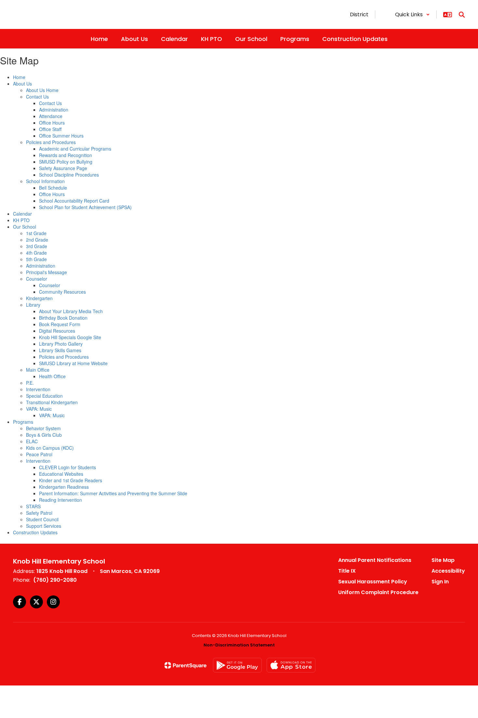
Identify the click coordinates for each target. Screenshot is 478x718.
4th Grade (36, 252)
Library (33, 304)
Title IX (347, 571)
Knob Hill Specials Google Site (70, 337)
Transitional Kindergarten (52, 402)
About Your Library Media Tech (71, 311)
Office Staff (50, 129)
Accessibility (448, 571)
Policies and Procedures (51, 142)
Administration (53, 109)
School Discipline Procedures (69, 174)
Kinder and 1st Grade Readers (70, 480)
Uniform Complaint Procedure (378, 592)
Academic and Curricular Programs (75, 148)
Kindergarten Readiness (64, 487)
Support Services (43, 526)
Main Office (37, 369)
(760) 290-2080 (55, 580)
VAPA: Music (39, 409)
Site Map (443, 560)
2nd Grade (37, 239)
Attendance (50, 116)
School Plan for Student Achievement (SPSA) (85, 207)
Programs (23, 422)
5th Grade (36, 259)
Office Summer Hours (61, 135)
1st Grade (36, 233)
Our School (24, 226)
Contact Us (37, 96)
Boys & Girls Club (44, 435)
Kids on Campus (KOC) (50, 448)
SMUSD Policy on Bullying (65, 161)
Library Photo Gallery (61, 343)
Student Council (42, 519)
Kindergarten (39, 298)
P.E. (30, 382)
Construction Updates (35, 532)
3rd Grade (36, 246)
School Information (45, 181)
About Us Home (42, 90)
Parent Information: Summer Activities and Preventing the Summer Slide (113, 493)
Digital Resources (57, 330)
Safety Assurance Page (63, 168)
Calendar (22, 213)
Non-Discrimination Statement (239, 645)
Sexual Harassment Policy (372, 581)
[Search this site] (461, 14)
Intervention (38, 389)
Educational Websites (61, 474)
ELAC (32, 441)
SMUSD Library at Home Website (73, 363)
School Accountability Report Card (74, 200)
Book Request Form (59, 324)
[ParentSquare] (185, 665)
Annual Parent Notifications (374, 560)
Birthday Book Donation (63, 317)
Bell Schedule (53, 187)
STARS (33, 506)
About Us (22, 83)
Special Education (44, 395)
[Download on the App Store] (291, 665)
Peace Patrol (39, 454)
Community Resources (62, 291)
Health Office (52, 376)
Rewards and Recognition (65, 155)
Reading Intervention (60, 500)
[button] (412, 14)
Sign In (440, 581)
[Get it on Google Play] (237, 665)
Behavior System (43, 428)
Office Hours (52, 122)
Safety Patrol (39, 513)
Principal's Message (46, 272)
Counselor (36, 278)
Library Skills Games (60, 350)
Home (19, 77)
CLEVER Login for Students (67, 467)
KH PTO (21, 220)
